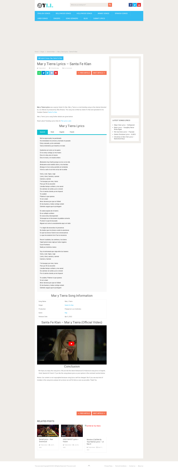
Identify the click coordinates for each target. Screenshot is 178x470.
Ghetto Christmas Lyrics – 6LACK (125, 134)
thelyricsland (42, 68)
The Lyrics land (39, 466)
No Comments (68, 68)
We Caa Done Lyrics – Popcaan (124, 132)
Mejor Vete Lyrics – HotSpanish (124, 125)
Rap (51, 58)
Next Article (98, 73)
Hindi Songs (43, 18)
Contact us (132, 466)
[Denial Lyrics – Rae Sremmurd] (48, 431)
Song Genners (72, 18)
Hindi (52, 132)
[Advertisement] (89, 36)
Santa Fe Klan (57, 58)
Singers (56, 18)
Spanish (42, 132)
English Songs (44, 13)
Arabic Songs (103, 13)
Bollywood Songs (63, 13)
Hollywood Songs (84, 13)
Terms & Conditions (120, 466)
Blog (86, 18)
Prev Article (85, 73)
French (72, 132)
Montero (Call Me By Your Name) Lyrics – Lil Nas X (95, 442)
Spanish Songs (121, 13)
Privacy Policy (108, 466)
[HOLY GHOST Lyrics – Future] (72, 431)
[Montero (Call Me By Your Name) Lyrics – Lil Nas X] (96, 431)
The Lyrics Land (66, 121)
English (62, 132)
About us (140, 466)
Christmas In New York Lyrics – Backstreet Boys (124, 138)
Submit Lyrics (99, 18)
